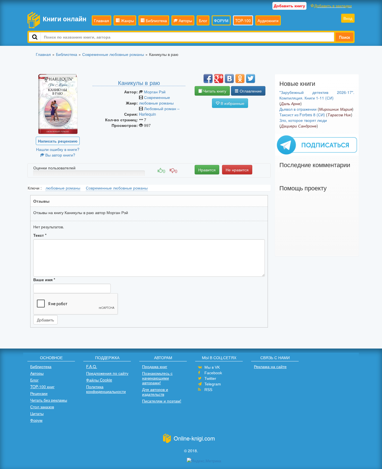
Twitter (210, 378)
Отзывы (41, 201)
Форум (36, 420)
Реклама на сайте (270, 366)
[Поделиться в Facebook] (208, 78)
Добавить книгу (289, 5)
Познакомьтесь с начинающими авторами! (157, 377)
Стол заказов (42, 406)
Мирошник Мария (335, 109)
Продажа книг (154, 366)
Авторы (185, 20)
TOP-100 (243, 20)
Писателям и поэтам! (161, 401)
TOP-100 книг (42, 386)
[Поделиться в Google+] (218, 78)
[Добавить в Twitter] (250, 78)
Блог (203, 20)
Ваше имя (44, 279)
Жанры (127, 20)
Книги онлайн (64, 18)
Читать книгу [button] (214, 91)
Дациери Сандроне (299, 126)
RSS (208, 390)
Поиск (344, 37)
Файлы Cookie (99, 380)
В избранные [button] (232, 103)
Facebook (213, 373)
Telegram (212, 384)
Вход (347, 18)
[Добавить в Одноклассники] (239, 78)
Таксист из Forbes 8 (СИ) (302, 114)
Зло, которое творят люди (303, 120)
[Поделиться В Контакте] (229, 78)
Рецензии (39, 393)
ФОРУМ (221, 20)
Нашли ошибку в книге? (57, 149)
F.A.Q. (91, 366)
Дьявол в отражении (298, 109)
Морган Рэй (155, 91)
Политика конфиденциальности (106, 389)
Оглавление (250, 91)
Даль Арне (290, 103)
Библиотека (156, 20)
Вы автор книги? (59, 155)
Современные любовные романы (156, 100)
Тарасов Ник (339, 114)
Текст (39, 235)
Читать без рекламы (48, 400)
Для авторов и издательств (155, 392)
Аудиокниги (268, 20)
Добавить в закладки (333, 5)
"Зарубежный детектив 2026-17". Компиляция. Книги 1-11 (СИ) (316, 95)
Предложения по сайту (107, 373)
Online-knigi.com (194, 438)
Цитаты (37, 413)
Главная (101, 20)
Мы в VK (212, 367)
